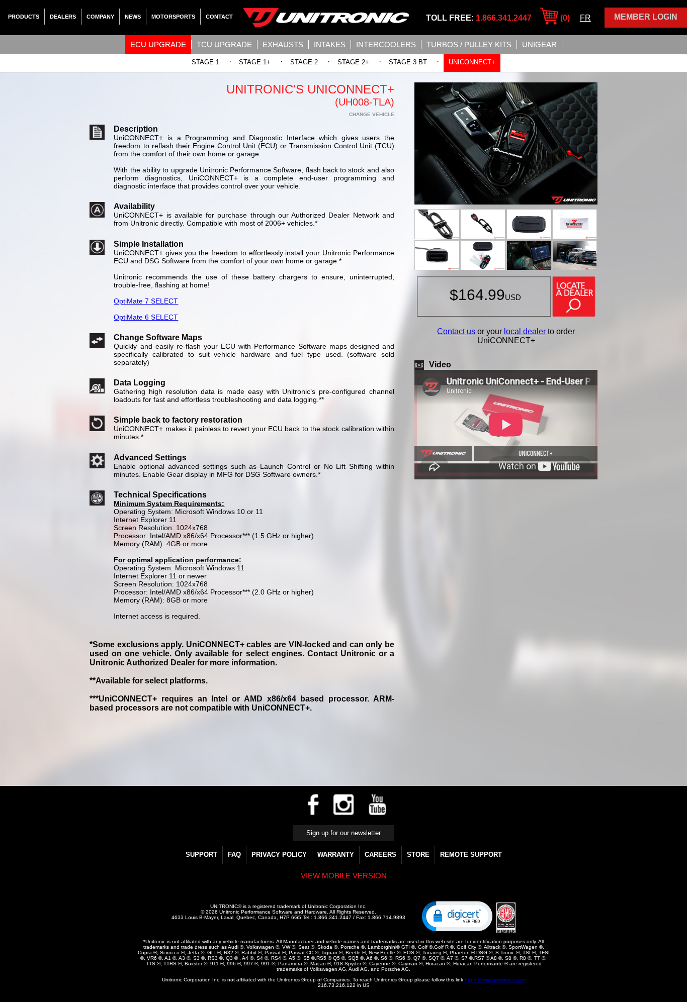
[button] (457, 915)
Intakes (330, 44)
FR (585, 18)
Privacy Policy (279, 854)
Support (201, 854)
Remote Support (471, 854)
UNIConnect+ (472, 62)
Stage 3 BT (408, 62)
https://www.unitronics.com (495, 979)
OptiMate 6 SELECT (146, 317)
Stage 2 (304, 62)
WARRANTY (335, 854)
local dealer (525, 331)
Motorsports (173, 17)
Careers (380, 854)
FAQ (234, 854)
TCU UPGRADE (224, 44)
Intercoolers (386, 44)
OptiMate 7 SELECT (146, 301)
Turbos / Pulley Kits (468, 44)
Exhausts (283, 44)
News (133, 17)
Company (100, 17)
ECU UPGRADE (158, 44)
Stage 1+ (255, 62)
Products (23, 17)
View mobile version (344, 875)
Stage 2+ (353, 62)
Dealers (63, 17)
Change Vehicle (371, 114)
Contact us (456, 331)
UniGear (539, 44)
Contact (219, 17)
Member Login (645, 17)
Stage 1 (205, 62)
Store (418, 854)
